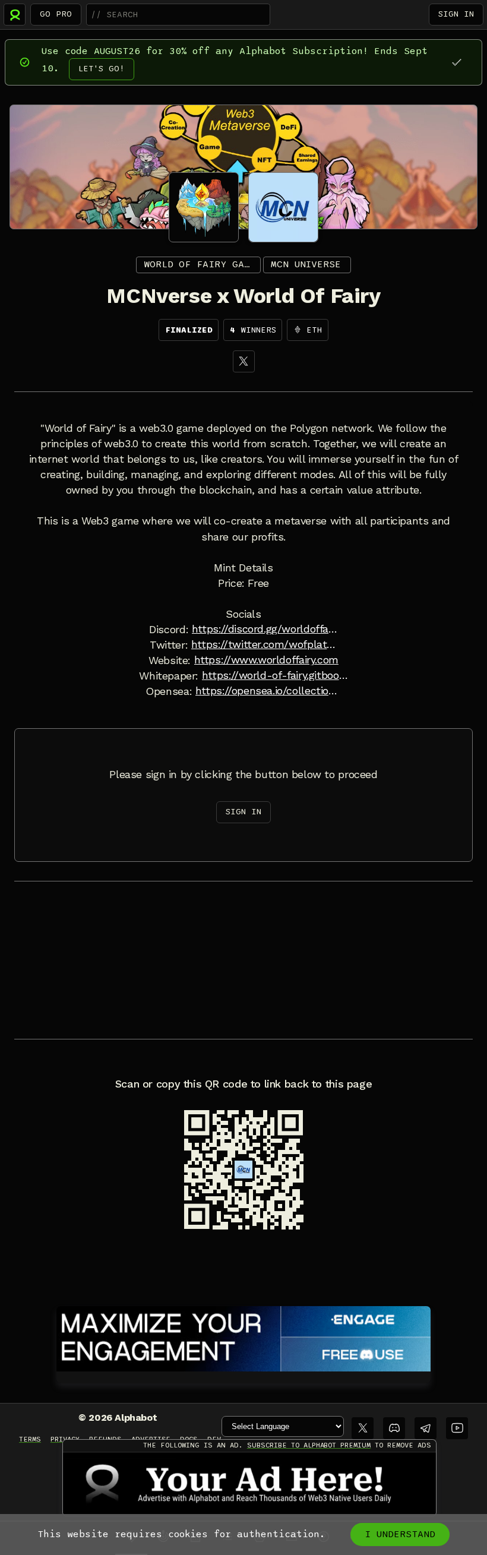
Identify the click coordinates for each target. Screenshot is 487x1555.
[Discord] (394, 1428)
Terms (30, 1439)
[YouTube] (457, 1428)
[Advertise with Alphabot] (249, 1484)
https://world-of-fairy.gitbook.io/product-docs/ (275, 675)
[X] (244, 361)
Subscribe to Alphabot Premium (309, 1445)
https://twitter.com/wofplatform (264, 644)
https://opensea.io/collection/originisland (268, 690)
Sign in (456, 14)
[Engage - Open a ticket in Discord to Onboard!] (243, 1336)
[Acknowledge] (456, 62)
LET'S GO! (101, 69)
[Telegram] (426, 1428)
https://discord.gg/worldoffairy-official (265, 629)
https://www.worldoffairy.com (266, 660)
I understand (400, 1534)
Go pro (56, 14)
